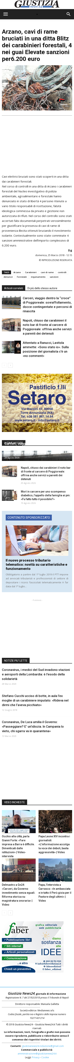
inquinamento (38, 276)
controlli (62, 272)
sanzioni (54, 276)
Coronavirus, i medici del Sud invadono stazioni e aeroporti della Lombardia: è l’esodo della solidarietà (36, 674)
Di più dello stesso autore (42, 288)
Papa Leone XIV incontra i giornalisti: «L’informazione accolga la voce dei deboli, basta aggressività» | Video (54, 844)
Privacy (35, 1057)
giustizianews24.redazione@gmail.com (43, 1046)
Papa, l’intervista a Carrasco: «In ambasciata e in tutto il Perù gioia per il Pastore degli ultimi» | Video (55, 892)
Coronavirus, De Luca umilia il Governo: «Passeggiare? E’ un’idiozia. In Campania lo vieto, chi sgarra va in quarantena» (33, 726)
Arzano (17, 272)
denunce (8, 276)
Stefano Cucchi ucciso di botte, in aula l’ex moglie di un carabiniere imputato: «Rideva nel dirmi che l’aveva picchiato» (35, 700)
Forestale (22, 276)
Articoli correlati (13, 288)
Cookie (45, 1057)
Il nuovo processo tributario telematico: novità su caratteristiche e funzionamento (36, 564)
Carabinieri (31, 272)
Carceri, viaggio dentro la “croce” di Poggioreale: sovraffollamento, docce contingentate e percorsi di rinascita (34, 448)
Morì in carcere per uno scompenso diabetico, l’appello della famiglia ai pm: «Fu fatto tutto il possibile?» (45, 495)
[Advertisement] (37, 143)
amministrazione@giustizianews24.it (37, 1053)
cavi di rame (47, 272)
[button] (68, 14)
